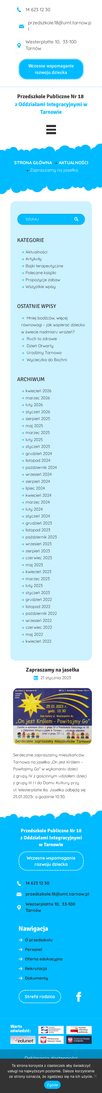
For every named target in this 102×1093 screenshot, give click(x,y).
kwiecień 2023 (38, 571)
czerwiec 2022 (39, 627)
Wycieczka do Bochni (47, 359)
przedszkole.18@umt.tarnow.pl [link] (57, 894)
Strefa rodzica (40, 996)
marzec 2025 (38, 432)
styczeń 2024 (38, 516)
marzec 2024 (38, 502)
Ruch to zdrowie (42, 338)
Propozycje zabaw (43, 279)
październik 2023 (41, 537)
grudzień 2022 (39, 599)
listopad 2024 (38, 460)
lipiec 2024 (35, 488)
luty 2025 (34, 439)
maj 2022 (34, 634)
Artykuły (34, 258)
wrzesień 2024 (39, 474)
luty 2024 (34, 509)
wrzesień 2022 (39, 620)
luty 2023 (34, 585)
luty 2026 (34, 404)
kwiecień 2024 (38, 495)
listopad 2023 (38, 529)
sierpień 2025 (38, 418)
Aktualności (73, 162)
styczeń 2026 (38, 411)
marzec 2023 (38, 578)
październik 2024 (41, 467)
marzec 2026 (38, 397)
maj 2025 (34, 425)
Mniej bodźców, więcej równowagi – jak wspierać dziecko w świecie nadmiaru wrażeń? (53, 324)
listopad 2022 (38, 606)
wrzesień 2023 (39, 543)
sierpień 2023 (38, 550)
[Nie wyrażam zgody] (95, 1076)
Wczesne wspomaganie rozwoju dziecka (51, 861)
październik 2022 (41, 613)
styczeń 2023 (38, 592)
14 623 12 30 (38, 9)
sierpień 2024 (38, 481)
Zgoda (52, 1085)
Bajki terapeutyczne (44, 265)
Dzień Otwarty (40, 345)
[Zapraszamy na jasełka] (52, 716)
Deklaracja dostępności (51, 1058)
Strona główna (33, 162)
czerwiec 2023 (39, 557)
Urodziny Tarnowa (44, 352)
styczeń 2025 (38, 446)
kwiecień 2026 (38, 390)
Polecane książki (41, 272)
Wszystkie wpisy (41, 286)
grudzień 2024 (39, 453)
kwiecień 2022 (38, 641)
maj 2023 (34, 564)
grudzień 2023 (39, 523)
